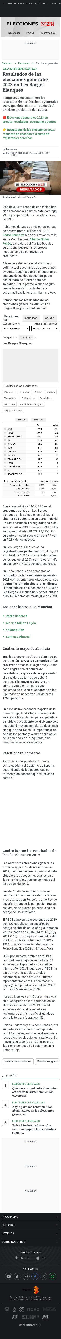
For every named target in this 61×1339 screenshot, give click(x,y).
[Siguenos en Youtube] (8, 1276)
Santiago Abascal (18, 636)
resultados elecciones (18, 1061)
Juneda (51, 392)
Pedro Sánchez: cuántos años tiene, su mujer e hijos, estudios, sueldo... (34, 1129)
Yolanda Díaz (15, 630)
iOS (43, 1258)
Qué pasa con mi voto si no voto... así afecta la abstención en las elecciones (35, 1091)
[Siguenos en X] (43, 1276)
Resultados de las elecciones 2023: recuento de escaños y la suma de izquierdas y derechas (29, 134)
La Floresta (24, 392)
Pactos (30, 33)
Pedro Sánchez (13, 235)
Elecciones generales (47, 63)
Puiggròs (8, 392)
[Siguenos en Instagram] (26, 1276)
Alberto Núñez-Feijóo (21, 623)
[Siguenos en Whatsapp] (52, 1276)
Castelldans (45, 398)
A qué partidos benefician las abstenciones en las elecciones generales (33, 1110)
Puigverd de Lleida (13, 410)
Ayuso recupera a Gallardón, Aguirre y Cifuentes (24, 3)
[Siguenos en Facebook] (34, 1276)
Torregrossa (10, 398)
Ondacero (7, 63)
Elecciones (24, 63)
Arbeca (38, 392)
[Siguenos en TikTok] (17, 1276)
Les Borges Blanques (17, 343)
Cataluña (26, 337)
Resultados (14, 33)
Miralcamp (9, 404)
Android (25, 1258)
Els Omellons (28, 398)
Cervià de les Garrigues (31, 404)
